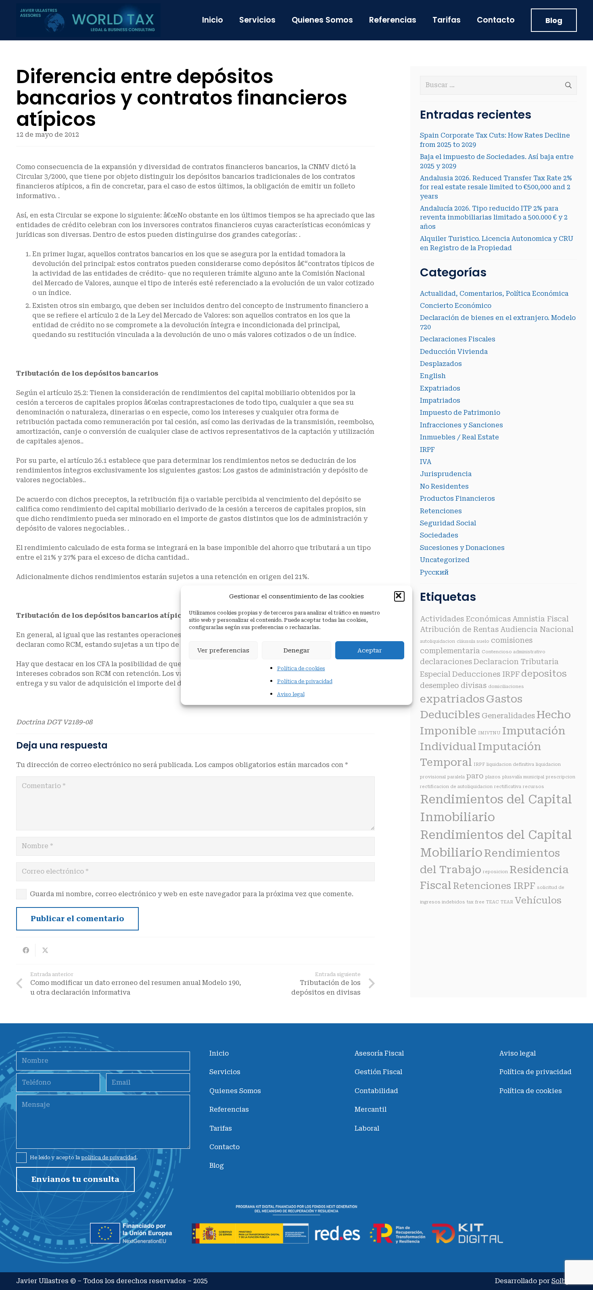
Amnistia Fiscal (540, 619)
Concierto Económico (455, 305)
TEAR (507, 902)
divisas (474, 686)
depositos (544, 673)
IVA (425, 462)
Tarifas (220, 1128)
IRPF (427, 450)
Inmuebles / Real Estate (459, 437)
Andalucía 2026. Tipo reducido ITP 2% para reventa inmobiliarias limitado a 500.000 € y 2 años (494, 217)
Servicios (224, 1072)
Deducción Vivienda (454, 351)
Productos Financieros (457, 498)
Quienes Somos (235, 1091)
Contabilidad (376, 1091)
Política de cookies (301, 668)
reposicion (495, 871)
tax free (475, 902)
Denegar (296, 650)
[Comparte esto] (25, 950)
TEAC (492, 902)
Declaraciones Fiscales (457, 339)
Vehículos (538, 900)
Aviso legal (291, 694)
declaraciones (446, 662)
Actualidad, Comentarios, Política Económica (494, 293)
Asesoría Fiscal (379, 1053)
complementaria (450, 651)
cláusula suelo (473, 641)
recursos (533, 786)
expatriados (452, 699)
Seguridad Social (448, 523)
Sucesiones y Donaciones (462, 548)
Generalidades (508, 716)
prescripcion (560, 777)
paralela (456, 777)
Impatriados (440, 400)
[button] (399, 596)
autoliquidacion (437, 641)
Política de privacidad (304, 681)
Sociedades (439, 535)
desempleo (439, 686)
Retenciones (441, 511)
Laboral (367, 1128)
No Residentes (444, 486)
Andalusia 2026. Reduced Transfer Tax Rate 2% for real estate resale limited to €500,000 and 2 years (496, 187)
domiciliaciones (506, 686)
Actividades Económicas (465, 619)
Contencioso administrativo (513, 651)
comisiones (511, 640)
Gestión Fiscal (378, 1072)
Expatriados (440, 388)
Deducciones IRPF (486, 674)
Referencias (229, 1109)
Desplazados (441, 364)
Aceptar (369, 650)
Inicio (219, 1053)
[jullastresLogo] (88, 20)
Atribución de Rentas (459, 629)
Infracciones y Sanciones (461, 425)
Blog (216, 1165)
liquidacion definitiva (510, 764)
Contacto (224, 1147)
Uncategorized (445, 560)
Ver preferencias (223, 650)
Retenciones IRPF (494, 885)
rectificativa (507, 786)
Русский (434, 572)
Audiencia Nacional (537, 629)
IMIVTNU (489, 733)
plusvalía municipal (523, 777)
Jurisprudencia (446, 474)
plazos (493, 777)
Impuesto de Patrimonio (460, 412)
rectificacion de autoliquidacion (456, 786)
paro (475, 776)
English (433, 376)
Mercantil (370, 1109)
